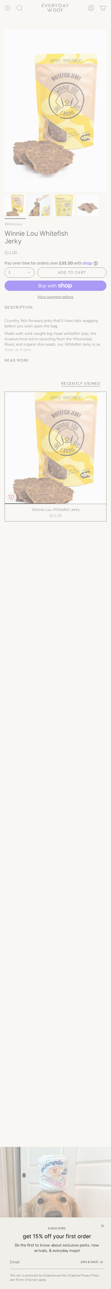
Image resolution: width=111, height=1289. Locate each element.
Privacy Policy (90, 1275)
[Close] (102, 1226)
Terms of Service (27, 1280)
